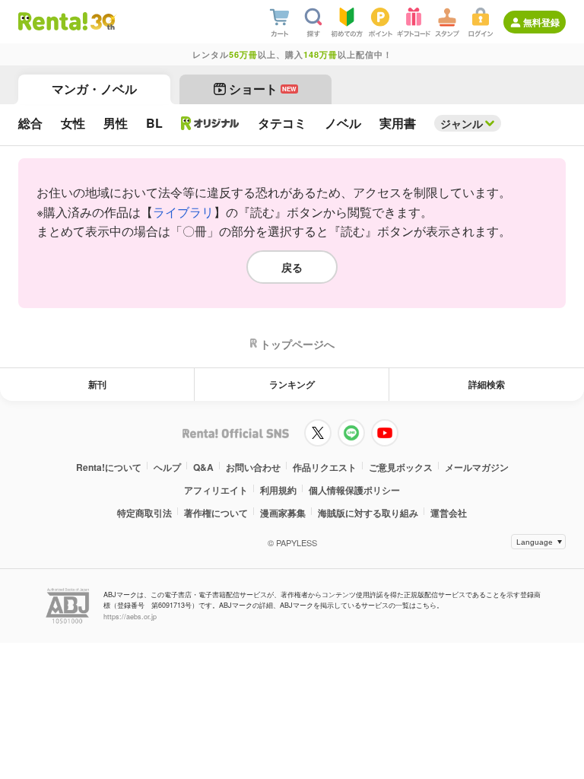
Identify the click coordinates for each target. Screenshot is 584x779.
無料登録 (541, 22)
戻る (292, 267)
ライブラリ (183, 212)
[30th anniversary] (102, 22)
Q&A (203, 467)
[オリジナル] (210, 123)
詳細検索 (486, 384)
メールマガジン (477, 467)
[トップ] (52, 21)
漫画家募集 (283, 513)
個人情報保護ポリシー (354, 490)
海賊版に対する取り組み (368, 513)
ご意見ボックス (401, 467)
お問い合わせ (253, 467)
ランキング (292, 384)
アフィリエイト (216, 490)
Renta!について (108, 467)
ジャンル (461, 123)
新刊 (97, 384)
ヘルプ (167, 467)
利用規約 (278, 490)
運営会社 (448, 513)
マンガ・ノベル (94, 88)
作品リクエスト (325, 467)
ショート (263, 88)
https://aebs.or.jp (130, 617)
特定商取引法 (144, 513)
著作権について (216, 513)
